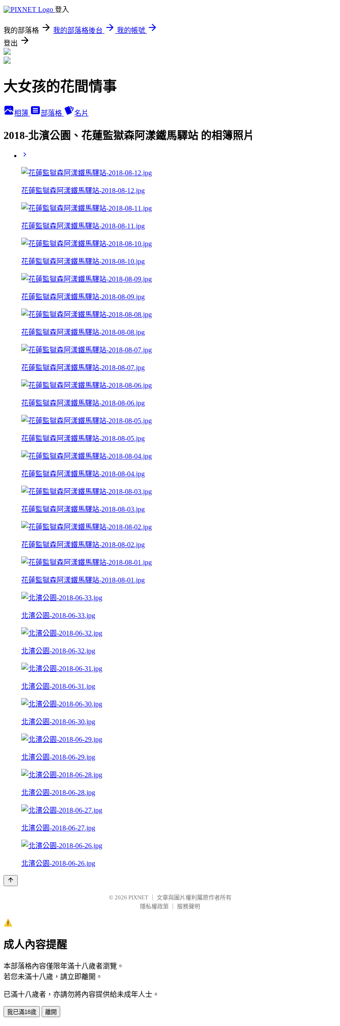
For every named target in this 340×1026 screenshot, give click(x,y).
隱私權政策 (154, 906)
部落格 (52, 113)
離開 (51, 1012)
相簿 (22, 113)
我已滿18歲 (21, 1012)
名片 (81, 113)
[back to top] (11, 880)
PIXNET (138, 897)
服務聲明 (188, 906)
